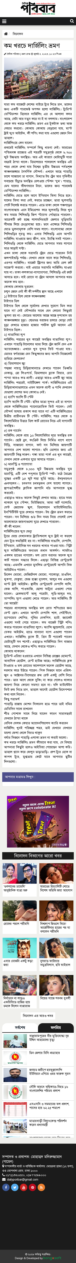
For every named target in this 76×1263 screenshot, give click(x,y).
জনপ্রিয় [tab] (56, 1027)
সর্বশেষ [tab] (20, 1027)
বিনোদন (17, 34)
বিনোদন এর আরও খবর (38, 1016)
